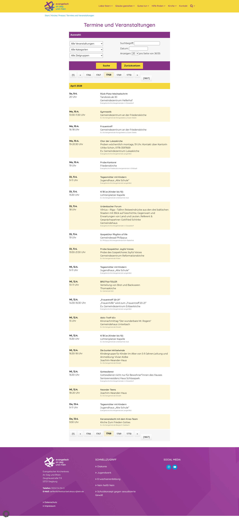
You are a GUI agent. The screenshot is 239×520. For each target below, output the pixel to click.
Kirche (171, 5)
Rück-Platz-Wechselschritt (114, 93)
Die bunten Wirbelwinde (112, 350)
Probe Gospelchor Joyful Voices (117, 249)
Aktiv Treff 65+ (108, 317)
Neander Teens (108, 389)
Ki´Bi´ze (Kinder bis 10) (111, 191)
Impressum (49, 506)
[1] (73, 74)
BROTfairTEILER (108, 281)
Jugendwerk (104, 472)
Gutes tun (142, 5)
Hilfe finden (157, 5)
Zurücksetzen (132, 65)
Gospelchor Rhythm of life (113, 234)
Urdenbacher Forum (110, 206)
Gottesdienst (107, 371)
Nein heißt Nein (105, 485)
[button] (6, 514)
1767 (98, 74)
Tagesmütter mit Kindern (113, 177)
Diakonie (102, 466)
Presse (62, 15)
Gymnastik (105, 111)
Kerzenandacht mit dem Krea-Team (119, 419)
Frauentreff (106, 126)
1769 (119, 74)
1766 (88, 74)
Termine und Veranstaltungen (80, 15)
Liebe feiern (105, 5)
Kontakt (183, 5)
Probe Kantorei (108, 162)
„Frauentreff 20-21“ (110, 299)
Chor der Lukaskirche (111, 141)
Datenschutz (50, 502)
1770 (129, 74)
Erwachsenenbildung (108, 479)
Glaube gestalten (124, 5)
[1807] (146, 78)
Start (47, 15)
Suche (106, 65)
